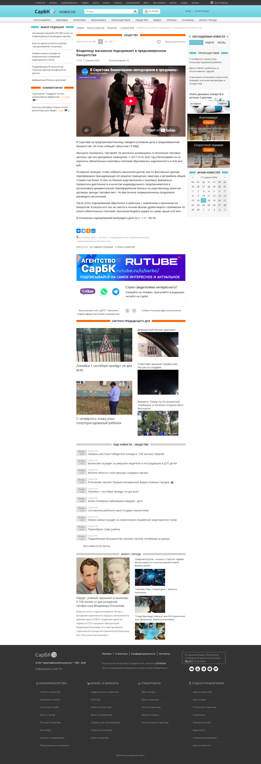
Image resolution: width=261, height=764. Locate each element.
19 (214, 200)
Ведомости (199, 730)
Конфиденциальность (143, 653)
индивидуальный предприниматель (129, 237)
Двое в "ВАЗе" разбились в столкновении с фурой (203, 69)
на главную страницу (101, 246)
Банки (173, 2)
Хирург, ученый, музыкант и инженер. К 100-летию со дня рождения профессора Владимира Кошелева (102, 602)
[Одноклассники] (88, 231)
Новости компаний (101, 730)
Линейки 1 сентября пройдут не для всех (113, 491)
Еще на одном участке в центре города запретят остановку (49, 45)
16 (198, 200)
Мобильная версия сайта (130, 755)
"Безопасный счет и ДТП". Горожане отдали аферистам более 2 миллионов (98, 312)
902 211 (189, 661)
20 (219, 200)
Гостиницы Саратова (204, 707)
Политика (79, 20)
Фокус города (208, 20)
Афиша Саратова (202, 691)
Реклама (107, 653)
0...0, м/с (153, 11)
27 (203, 186)
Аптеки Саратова (151, 707)
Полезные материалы (205, 737)
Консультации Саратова (155, 722)
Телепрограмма (202, 722)
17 (203, 200)
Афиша (195, 2)
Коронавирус (42, 20)
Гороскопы (199, 714)
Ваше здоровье (150, 699)
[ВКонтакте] (78, 231)
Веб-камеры (159, 2)
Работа (118, 2)
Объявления (132, 2)
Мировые (62, 20)
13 (219, 195)
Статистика (121, 653)
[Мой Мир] (93, 231)
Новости (40, 2)
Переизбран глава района (104, 529)
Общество (141, 20)
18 (209, 200)
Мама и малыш (150, 714)
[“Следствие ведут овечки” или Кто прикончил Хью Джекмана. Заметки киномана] (160, 631)
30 (219, 186)
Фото (96, 2)
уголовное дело (87, 237)
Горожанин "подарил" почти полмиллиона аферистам (48, 95)
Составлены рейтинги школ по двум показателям (118, 510)
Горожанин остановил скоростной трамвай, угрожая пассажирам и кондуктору (208, 80)
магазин (102, 237)
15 (193, 200)
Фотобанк (45, 730)
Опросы (171, 20)
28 (209, 186)
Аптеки (53, 2)
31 (225, 186)
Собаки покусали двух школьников (161, 310)
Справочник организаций (105, 722)
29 (214, 186)
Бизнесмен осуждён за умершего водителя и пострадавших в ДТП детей (132, 463)
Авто (146, 2)
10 (203, 195)
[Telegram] (83, 231)
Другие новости (201, 745)
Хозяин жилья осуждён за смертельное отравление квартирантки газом (46, 56)
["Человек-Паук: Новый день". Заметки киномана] (160, 604)
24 (203, 205)
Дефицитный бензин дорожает (49, 80)
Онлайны (188, 20)
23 (198, 205)
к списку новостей (125, 246)
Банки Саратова (99, 737)
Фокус (106, 2)
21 (225, 200)
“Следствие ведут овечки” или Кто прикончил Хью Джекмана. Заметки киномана (160, 618)
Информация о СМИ (47, 668)
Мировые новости (50, 699)
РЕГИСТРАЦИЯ (202, 11)
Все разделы (221, 2)
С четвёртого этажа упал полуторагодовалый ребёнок (205, 60)
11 (209, 195)
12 (214, 195)
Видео (85, 2)
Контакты (164, 653)
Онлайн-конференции (52, 737)
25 (193, 186)
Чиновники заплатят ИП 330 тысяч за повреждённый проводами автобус (52, 34)
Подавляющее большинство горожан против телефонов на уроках (49, 70)
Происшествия (120, 20)
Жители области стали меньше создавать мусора (118, 472)
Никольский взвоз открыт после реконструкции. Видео (50, 109)
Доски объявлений (101, 714)
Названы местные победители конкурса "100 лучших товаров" (126, 454)
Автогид (95, 699)
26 (198, 186)
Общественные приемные (54, 745)
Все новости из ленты (96, 546)
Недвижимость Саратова (105, 691)
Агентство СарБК (49, 707)
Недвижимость (69, 2)
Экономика (98, 20)
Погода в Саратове (50, 722)
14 (225, 195)
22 (193, 205)
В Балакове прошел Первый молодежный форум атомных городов (128, 482)
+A (105, 42)
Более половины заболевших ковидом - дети (115, 501)
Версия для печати (175, 41)
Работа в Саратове (101, 707)
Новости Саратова (50, 691)
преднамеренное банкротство (94, 241)
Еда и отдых (199, 699)
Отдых (184, 2)
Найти (223, 103)
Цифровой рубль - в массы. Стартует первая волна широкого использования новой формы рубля (159, 562)
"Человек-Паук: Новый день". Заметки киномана (156, 591)
